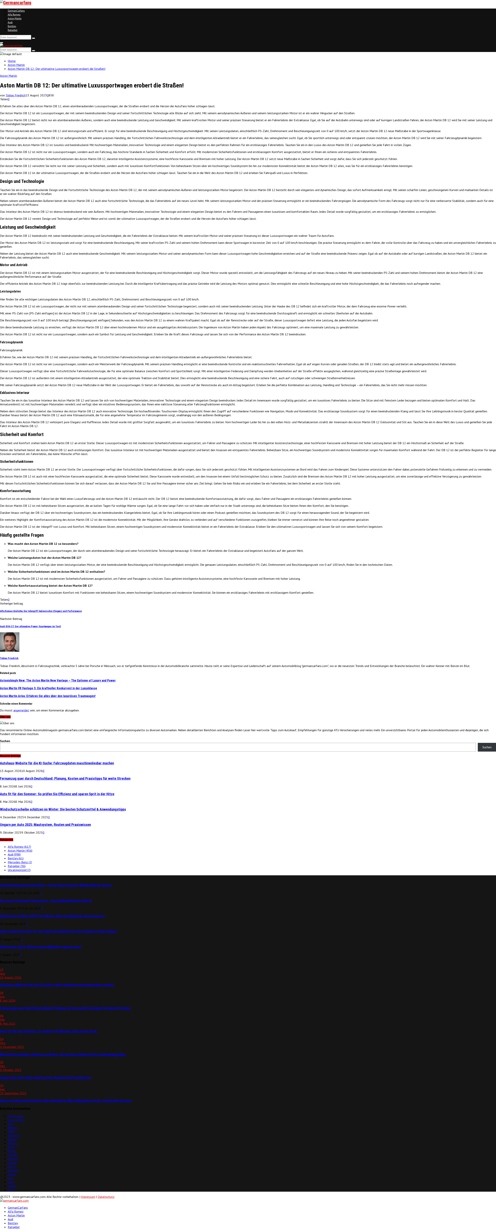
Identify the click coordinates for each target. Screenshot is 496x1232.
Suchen (5, 741)
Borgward (14, 1135)
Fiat (10, 1178)
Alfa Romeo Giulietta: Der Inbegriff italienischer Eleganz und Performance (41, 611)
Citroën (12, 1163)
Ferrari (12, 1174)
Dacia (11, 1166)
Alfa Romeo (14, 14)
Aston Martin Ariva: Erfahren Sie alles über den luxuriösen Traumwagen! (48, 696)
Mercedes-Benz (20, 862)
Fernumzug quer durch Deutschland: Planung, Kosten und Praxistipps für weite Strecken (65, 778)
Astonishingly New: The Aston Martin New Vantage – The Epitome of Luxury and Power (58, 680)
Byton (12, 1151)
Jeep (10, 1190)
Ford (11, 1182)
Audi (10, 22)
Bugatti (13, 1143)
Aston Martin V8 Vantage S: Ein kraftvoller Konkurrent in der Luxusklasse (48, 688)
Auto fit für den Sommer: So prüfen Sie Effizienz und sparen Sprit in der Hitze (57, 794)
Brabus (12, 1139)
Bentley (12, 26)
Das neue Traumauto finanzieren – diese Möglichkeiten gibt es (46, 901)
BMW (11, 1131)
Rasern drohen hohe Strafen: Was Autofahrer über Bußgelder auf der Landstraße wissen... (66, 1101)
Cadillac (13, 1155)
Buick (11, 1147)
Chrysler (13, 1159)
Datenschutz (106, 1197)
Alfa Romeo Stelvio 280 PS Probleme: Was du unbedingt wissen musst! (52, 916)
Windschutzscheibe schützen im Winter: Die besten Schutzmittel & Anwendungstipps (63, 809)
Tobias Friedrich (16, 95)
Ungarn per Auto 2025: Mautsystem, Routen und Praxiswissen (45, 825)
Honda (12, 1186)
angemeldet (21, 710)
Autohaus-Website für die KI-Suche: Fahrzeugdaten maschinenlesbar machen (57, 763)
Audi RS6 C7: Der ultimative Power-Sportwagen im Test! (30, 626)
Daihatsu (13, 1170)
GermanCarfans (16, 10)
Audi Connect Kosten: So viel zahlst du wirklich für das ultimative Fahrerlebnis (58, 931)
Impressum (88, 1197)
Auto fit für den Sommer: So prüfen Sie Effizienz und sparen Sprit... (49, 1031)
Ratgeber (12, 30)
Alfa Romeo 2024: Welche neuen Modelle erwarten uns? (41, 947)
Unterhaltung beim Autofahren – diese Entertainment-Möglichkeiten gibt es (56, 885)
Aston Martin (15, 18)
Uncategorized (19, 870)
